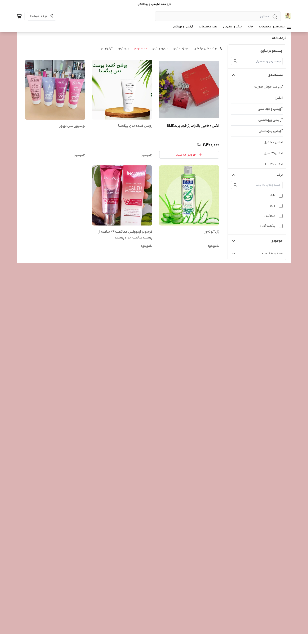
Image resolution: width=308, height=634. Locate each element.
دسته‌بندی (275, 75)
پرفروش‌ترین (160, 48)
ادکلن (279, 98)
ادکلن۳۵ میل (273, 153)
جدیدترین (140, 48)
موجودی (277, 241)
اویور (273, 206)
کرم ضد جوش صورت (268, 87)
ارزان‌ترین (123, 48)
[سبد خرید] (19, 16)
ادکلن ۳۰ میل (273, 164)
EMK (273, 196)
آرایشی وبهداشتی (271, 131)
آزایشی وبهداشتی (270, 120)
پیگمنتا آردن (268, 226)
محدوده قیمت (272, 253)
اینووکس (270, 216)
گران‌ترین (107, 48)
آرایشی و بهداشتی (270, 109)
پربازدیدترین (180, 48)
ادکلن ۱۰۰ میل (273, 142)
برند (280, 175)
